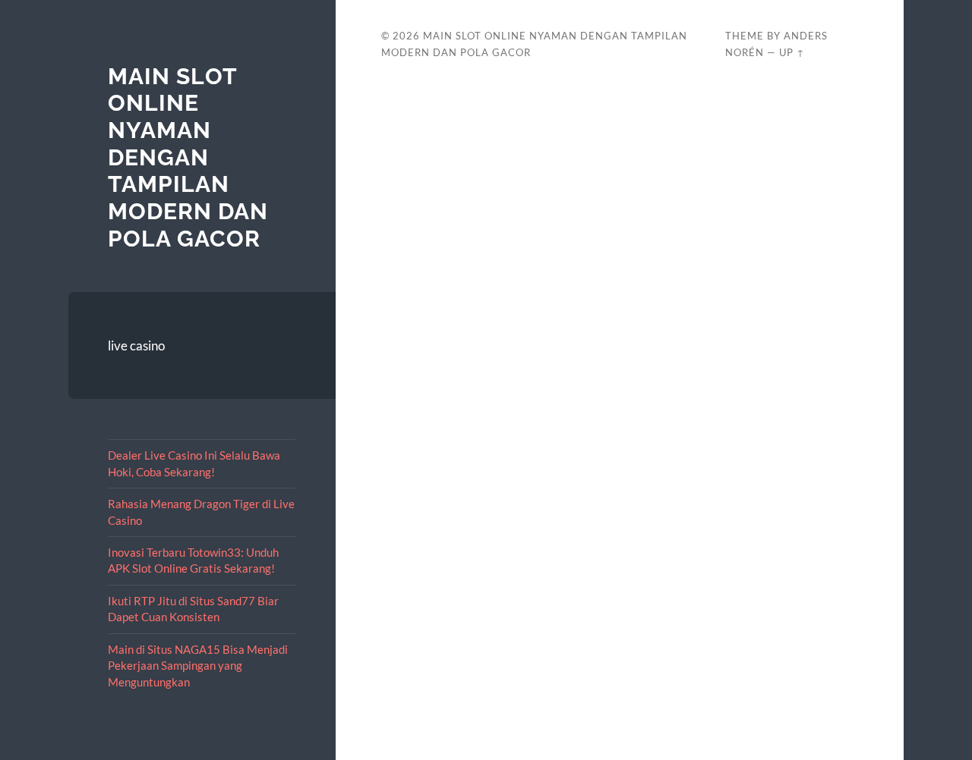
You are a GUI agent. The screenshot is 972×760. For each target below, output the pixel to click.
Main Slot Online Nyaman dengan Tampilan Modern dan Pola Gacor (188, 157)
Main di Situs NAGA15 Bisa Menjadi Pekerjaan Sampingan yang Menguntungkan (198, 665)
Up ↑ (792, 52)
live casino (136, 345)
